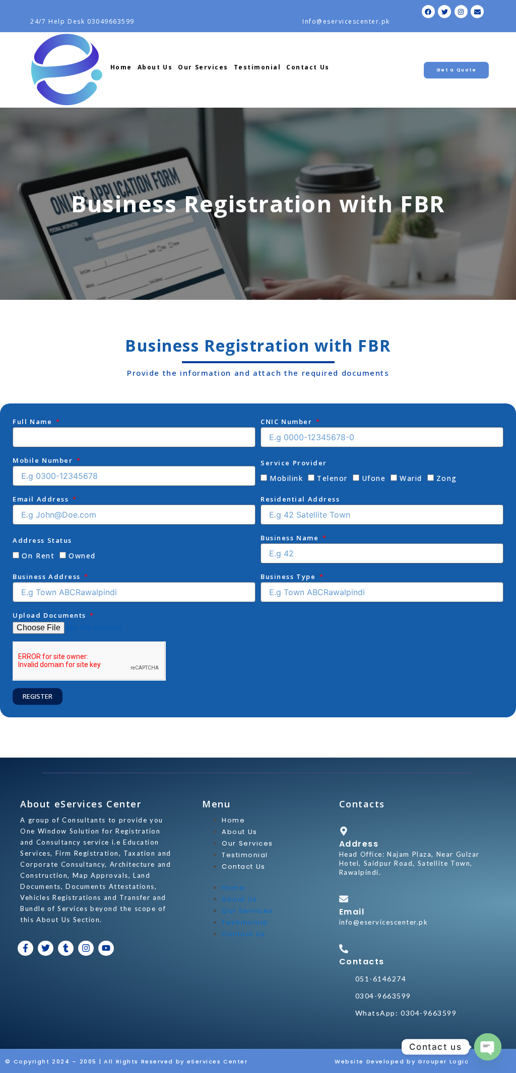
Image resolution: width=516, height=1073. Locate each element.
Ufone (374, 478)
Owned (82, 555)
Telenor (332, 478)
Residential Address (300, 499)
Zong (446, 478)
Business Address (48, 576)
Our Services (203, 67)
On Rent (38, 555)
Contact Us (308, 67)
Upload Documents (51, 615)
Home (121, 67)
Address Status (42, 540)
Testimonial (257, 67)
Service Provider (294, 462)
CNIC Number (287, 421)
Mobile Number (44, 460)
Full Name (33, 421)
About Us (155, 67)
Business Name (291, 537)
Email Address (42, 499)
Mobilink (286, 478)
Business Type (289, 576)
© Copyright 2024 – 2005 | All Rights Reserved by (96, 1061)
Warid (411, 478)
